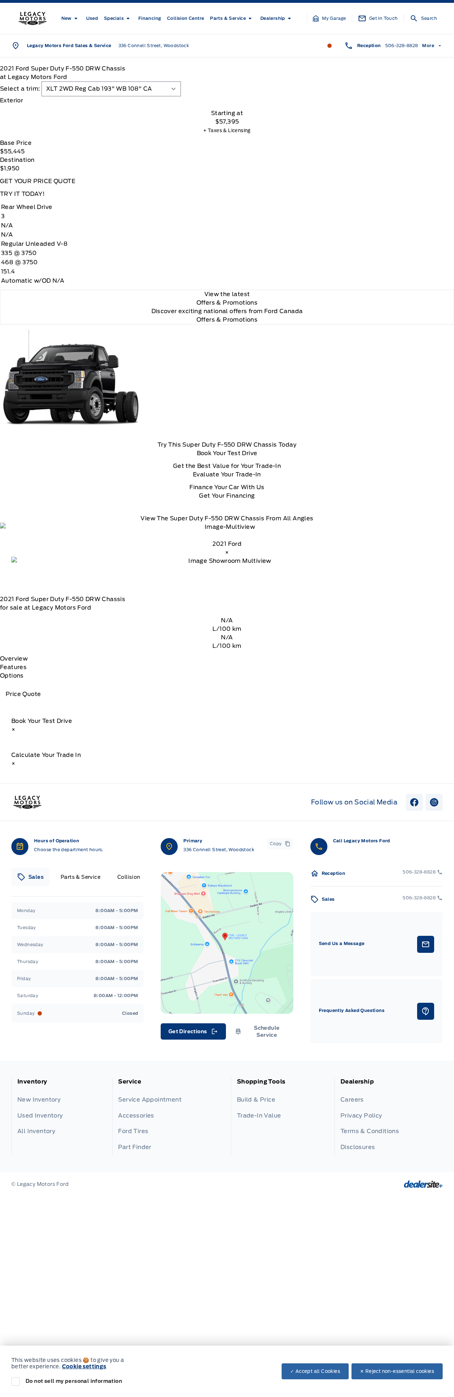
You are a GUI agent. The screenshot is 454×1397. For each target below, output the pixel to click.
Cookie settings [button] (84, 1366)
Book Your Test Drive (227, 453)
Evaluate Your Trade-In (227, 474)
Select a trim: (20, 88)
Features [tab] (13, 667)
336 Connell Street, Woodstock (153, 45)
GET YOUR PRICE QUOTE (37, 181)
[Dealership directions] (227, 943)
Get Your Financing (227, 495)
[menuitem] (70, 18)
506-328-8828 (401, 45)
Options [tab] (12, 675)
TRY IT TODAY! (22, 194)
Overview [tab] (14, 658)
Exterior (11, 100)
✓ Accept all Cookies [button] (315, 1371)
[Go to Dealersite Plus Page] (423, 1184)
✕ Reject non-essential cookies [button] (397, 1371)
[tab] (227, 100)
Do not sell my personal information (74, 1381)
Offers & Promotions (227, 319)
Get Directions (192, 1033)
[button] (329, 18)
